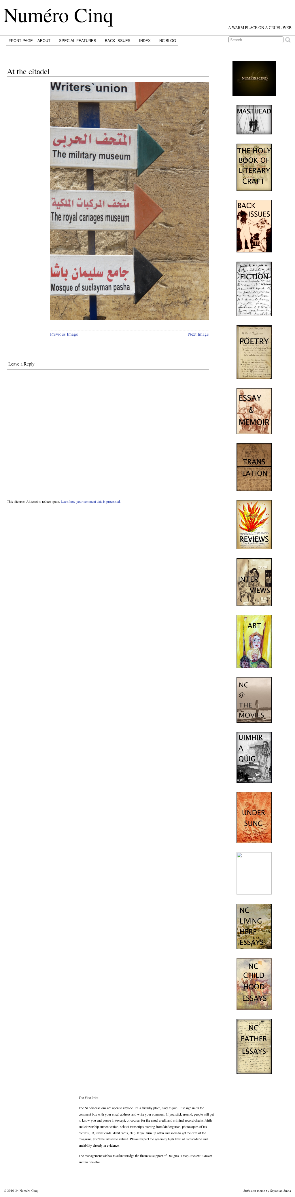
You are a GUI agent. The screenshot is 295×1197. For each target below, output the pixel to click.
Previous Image (64, 334)
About (43, 41)
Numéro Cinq (58, 14)
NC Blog (167, 41)
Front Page (21, 41)
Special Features (77, 41)
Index (145, 41)
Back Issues (118, 41)
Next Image (198, 334)
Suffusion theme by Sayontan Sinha (267, 1190)
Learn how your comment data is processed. (91, 501)
